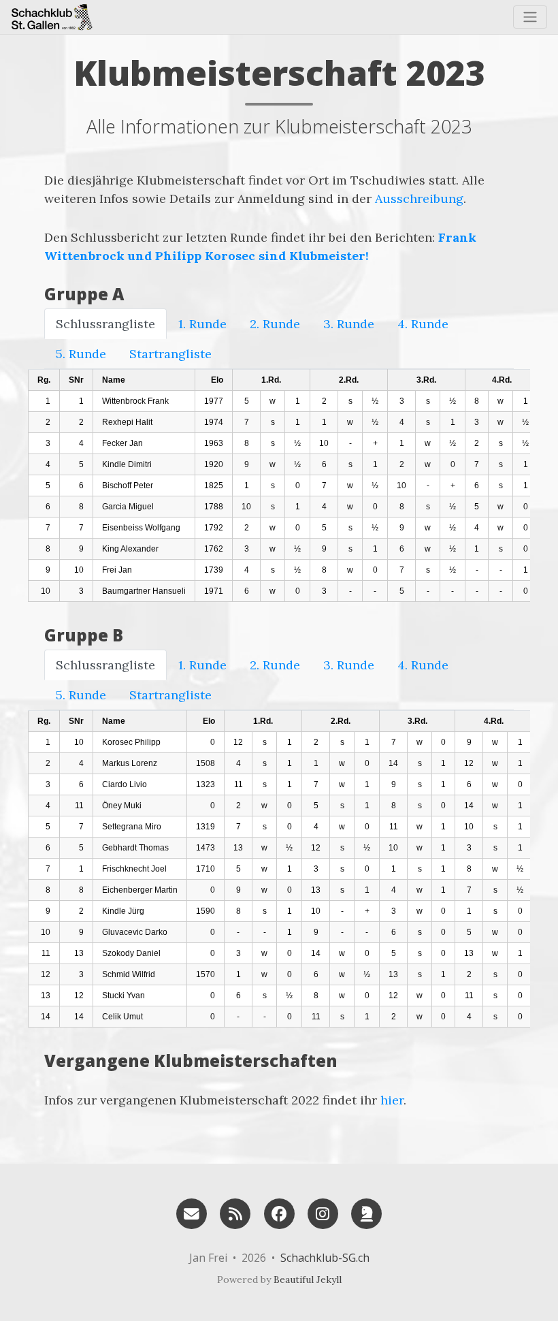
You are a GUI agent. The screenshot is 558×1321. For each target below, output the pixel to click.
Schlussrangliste (105, 324)
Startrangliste (170, 354)
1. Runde (202, 324)
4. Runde (422, 324)
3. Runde (348, 324)
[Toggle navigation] (530, 17)
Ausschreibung (419, 198)
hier (392, 1100)
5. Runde (81, 354)
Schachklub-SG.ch (325, 1257)
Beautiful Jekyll (308, 1279)
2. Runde (275, 324)
